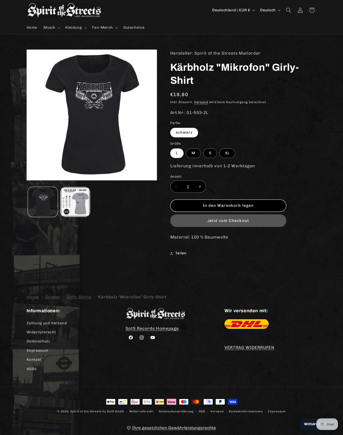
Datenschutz (38, 341)
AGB (202, 411)
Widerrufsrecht (41, 332)
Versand (201, 102)
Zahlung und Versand (47, 323)
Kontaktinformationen (246, 411)
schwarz (184, 132)
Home (33, 296)
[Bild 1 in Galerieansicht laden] (43, 202)
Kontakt (34, 359)
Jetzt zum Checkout (228, 220)
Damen (52, 296)
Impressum (37, 350)
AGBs (32, 368)
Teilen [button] (181, 253)
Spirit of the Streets (85, 411)
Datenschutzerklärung (176, 411)
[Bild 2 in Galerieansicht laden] (75, 202)
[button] (51, 27)
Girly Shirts (79, 296)
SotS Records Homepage (152, 328)
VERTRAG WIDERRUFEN (249, 347)
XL (227, 153)
